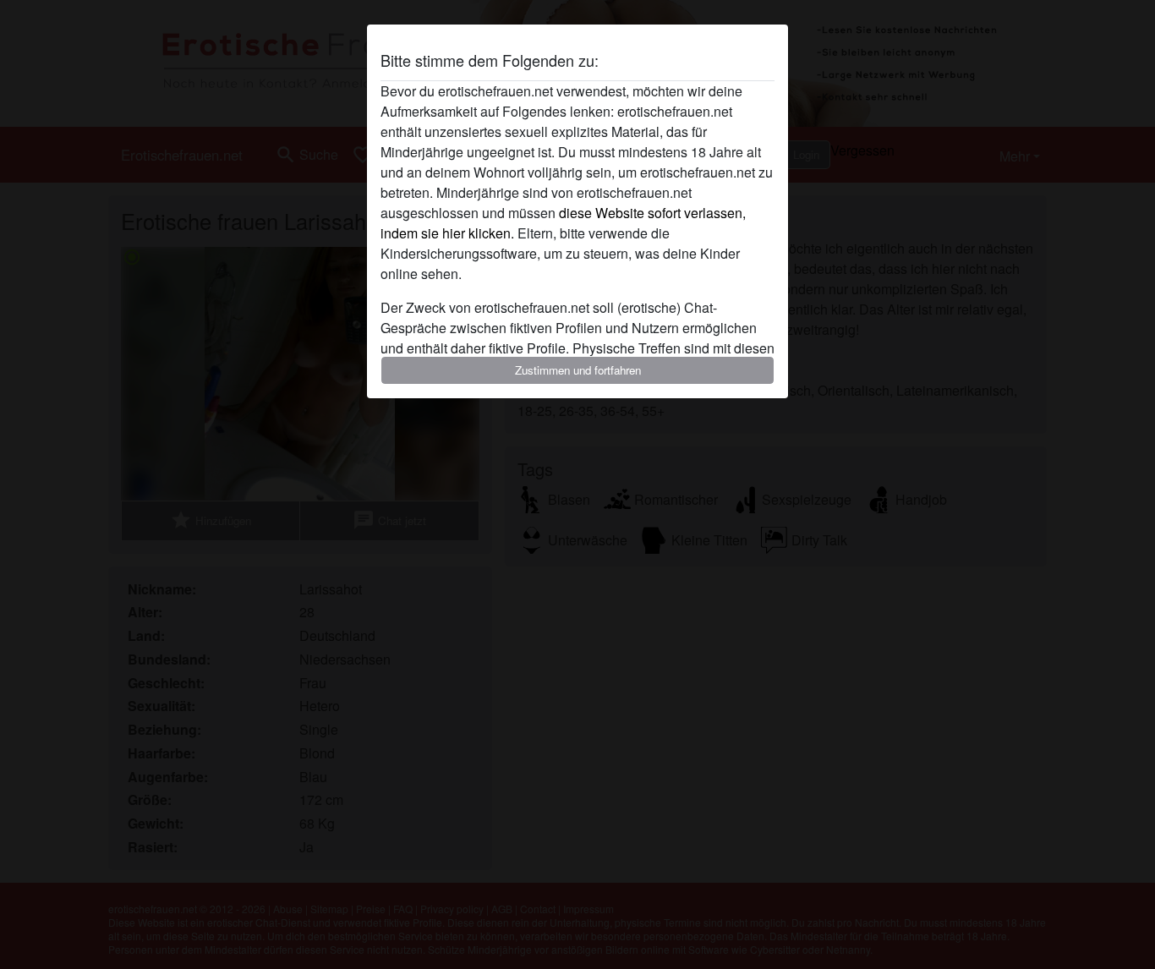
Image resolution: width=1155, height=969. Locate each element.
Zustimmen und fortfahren (578, 370)
